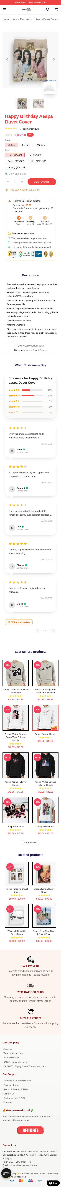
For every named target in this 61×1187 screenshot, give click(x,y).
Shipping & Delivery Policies (17, 1080)
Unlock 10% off (6, 1173)
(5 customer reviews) (29, 129)
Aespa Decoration (22, 19)
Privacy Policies (11, 1057)
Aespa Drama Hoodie (45, 734)
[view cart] (56, 9)
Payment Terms (11, 1085)
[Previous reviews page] (38, 630)
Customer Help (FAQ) (14, 1098)
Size (7, 150)
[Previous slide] (7, 59)
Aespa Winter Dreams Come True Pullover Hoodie (15, 737)
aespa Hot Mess (16, 826)
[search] (48, 9)
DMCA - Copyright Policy (15, 1062)
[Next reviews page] (53, 630)
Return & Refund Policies (15, 1089)
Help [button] (55, 1183)
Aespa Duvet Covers (47, 19)
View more (30, 842)
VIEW (15, 683)
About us (7, 1049)
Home (6, 19)
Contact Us (8, 1093)
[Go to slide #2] (38, 103)
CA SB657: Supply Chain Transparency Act (24, 1066)
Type (7, 140)
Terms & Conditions (13, 1053)
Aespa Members (45, 826)
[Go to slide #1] (22, 103)
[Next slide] (53, 59)
